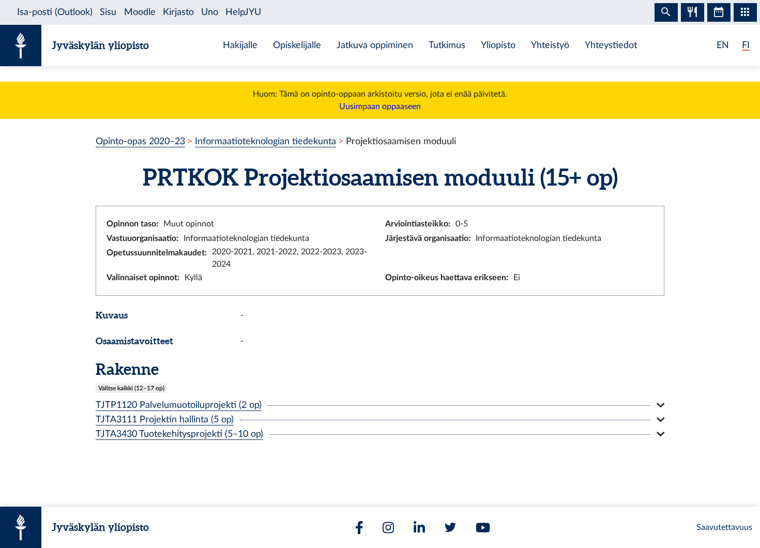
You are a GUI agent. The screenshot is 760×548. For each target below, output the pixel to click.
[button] (380, 405)
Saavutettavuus (724, 527)
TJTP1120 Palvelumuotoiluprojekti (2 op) (179, 405)
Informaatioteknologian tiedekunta (265, 141)
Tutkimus (447, 45)
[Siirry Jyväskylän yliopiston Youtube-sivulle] (483, 527)
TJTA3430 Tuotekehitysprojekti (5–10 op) (179, 434)
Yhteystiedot (611, 45)
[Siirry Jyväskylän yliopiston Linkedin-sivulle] (419, 527)
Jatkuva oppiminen (375, 45)
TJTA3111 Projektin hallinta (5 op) (165, 419)
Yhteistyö (550, 45)
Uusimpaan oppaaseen (380, 106)
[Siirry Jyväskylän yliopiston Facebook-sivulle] (359, 527)
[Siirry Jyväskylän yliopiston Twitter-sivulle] (450, 527)
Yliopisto (498, 45)
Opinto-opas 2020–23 (140, 141)
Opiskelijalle (297, 45)
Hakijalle (240, 45)
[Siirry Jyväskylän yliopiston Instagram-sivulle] (388, 527)
